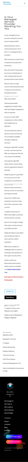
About (6, 421)
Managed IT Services (9, 339)
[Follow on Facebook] (5, 455)
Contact (7, 424)
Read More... (10, 297)
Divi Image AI (8, 401)
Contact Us (10, 291)
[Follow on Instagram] (11, 455)
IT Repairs (6, 343)
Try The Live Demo (14, 442)
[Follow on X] (8, 455)
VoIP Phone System (9, 359)
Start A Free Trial (14, 436)
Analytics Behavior (9, 351)
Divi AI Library (9, 410)
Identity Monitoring (9, 347)
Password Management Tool (12, 363)
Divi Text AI (8, 404)
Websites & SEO (8, 335)
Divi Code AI (8, 407)
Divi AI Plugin (8, 413)
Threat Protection (8, 355)
